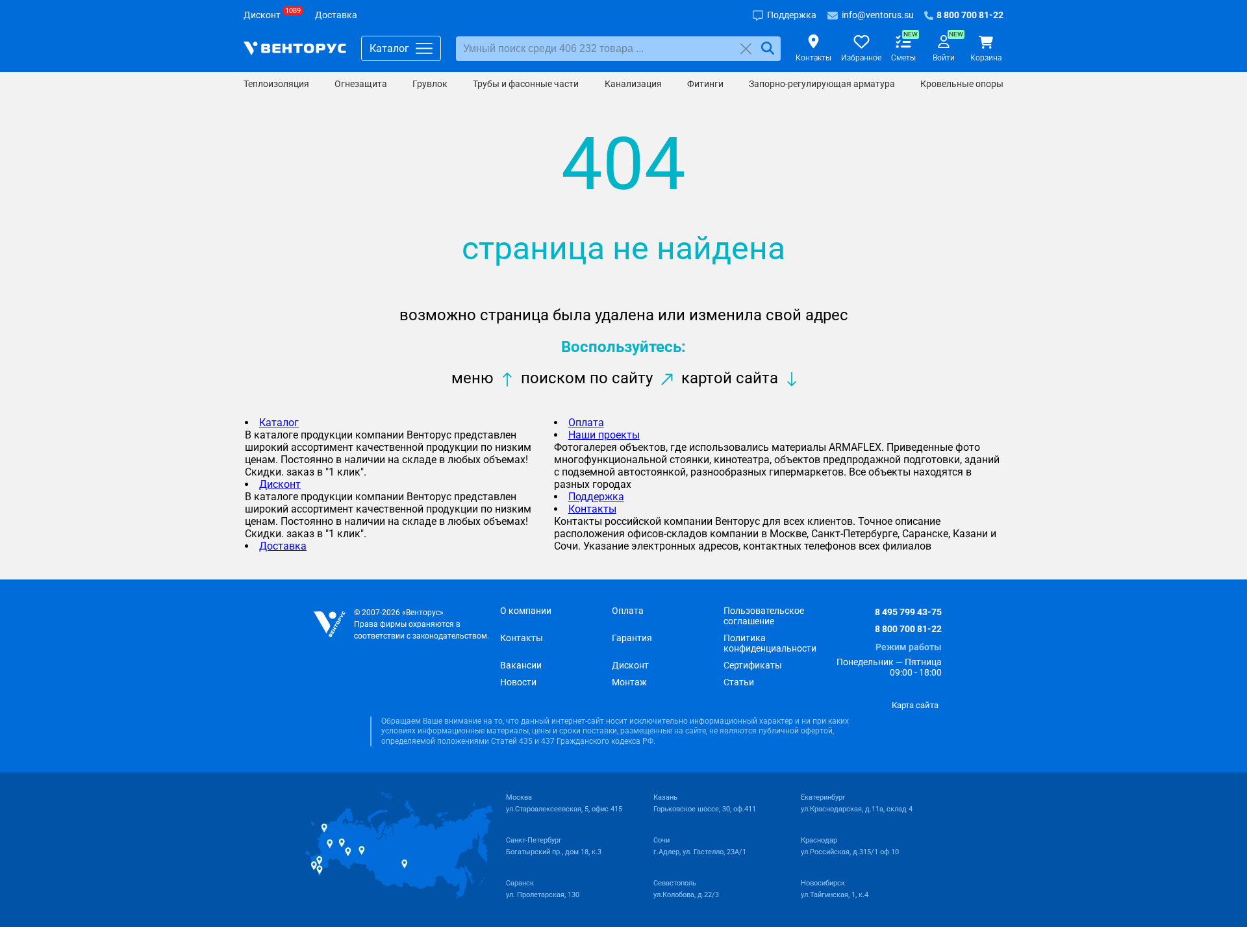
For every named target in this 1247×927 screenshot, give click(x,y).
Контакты (592, 509)
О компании (525, 610)
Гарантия (632, 638)
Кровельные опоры (961, 84)
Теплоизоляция (276, 84)
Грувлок (429, 84)
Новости (518, 682)
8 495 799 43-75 (908, 612)
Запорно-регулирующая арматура (822, 84)
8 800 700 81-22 (908, 629)
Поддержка (596, 496)
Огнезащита (360, 84)
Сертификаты (753, 665)
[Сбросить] (746, 48)
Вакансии (521, 665)
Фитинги (705, 84)
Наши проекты (604, 435)
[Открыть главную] (329, 624)
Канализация (633, 84)
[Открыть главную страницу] (295, 48)
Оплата (586, 422)
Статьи (739, 682)
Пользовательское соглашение (764, 615)
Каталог (279, 422)
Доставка (283, 546)
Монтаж (629, 682)
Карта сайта (915, 705)
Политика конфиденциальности (770, 643)
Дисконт (280, 484)
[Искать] (767, 48)
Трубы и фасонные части (526, 84)
